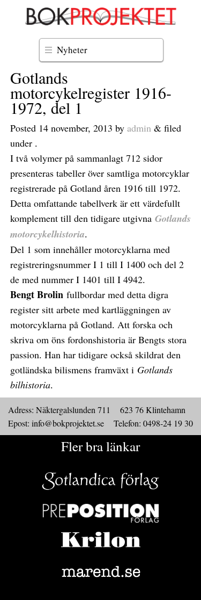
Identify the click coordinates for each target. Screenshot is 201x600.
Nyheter (72, 50)
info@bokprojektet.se (68, 423)
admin (139, 127)
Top (189, 585)
